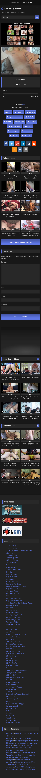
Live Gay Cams (11, 610)
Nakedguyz (10, 715)
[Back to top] (35, 772)
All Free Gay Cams (13, 637)
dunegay (9, 733)
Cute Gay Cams (12, 581)
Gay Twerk (10, 639)
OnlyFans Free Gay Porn (15, 615)
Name (3, 288)
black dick (33, 121)
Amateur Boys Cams (13, 570)
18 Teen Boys (11, 656)
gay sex (28, 126)
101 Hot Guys (11, 562)
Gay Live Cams (11, 596)
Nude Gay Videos (12, 612)
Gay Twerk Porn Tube (14, 601)
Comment (4, 262)
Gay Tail (9, 658)
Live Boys (9, 608)
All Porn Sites (11, 720)
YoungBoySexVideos (13, 673)
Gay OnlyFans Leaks (13, 598)
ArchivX (9, 692)
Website (4, 305)
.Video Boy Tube (12, 558)
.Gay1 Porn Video (12, 548)
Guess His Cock (12, 605)
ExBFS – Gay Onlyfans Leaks (16, 634)
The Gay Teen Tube (13, 642)
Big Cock (30, 117)
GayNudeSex (11, 689)
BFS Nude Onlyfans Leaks (15, 646)
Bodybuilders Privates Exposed (17, 694)
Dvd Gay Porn (11, 668)
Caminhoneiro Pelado (14, 687)
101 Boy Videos (12, 560)
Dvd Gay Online (12, 665)
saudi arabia (28, 131)
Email (3, 296)
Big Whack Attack (12, 682)
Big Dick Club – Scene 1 (23, 738)
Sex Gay (9, 711)
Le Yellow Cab (11, 630)
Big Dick (8, 121)
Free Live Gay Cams (13, 584)
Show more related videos (20, 242)
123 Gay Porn (12, 8)
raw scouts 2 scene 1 (22, 760)
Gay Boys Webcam (13, 593)
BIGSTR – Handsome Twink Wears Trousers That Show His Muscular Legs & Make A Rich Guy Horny (20, 755)
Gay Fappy (10, 632)
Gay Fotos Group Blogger (15, 704)
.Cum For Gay (11, 546)
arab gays (32, 112)
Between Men (11, 684)
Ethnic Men (10, 649)
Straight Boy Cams (13, 620)
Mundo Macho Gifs (13, 651)
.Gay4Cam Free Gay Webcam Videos (19, 550)
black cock (20, 121)
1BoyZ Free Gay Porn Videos (16, 670)
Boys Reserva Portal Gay (15, 653)
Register (30, 2)
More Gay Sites (11, 661)
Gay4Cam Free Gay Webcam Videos (19, 603)
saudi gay (27, 135)
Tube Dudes (10, 718)
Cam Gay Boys (11, 579)
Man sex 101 (10, 696)
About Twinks (11, 567)
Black (9, 112)
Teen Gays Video (12, 622)
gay (23, 104)
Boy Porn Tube (11, 577)
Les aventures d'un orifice (15, 677)
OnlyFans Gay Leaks (13, 617)
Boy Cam (9, 572)
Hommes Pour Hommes (14, 644)
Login (23, 2)
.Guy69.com (10, 553)
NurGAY (9, 680)
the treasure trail (12, 706)
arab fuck (20, 112)
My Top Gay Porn (12, 663)
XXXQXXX (10, 713)
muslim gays (14, 131)
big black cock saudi (15, 117)
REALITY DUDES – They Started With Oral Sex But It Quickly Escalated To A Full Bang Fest (19, 748)
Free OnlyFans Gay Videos (16, 586)
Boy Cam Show (11, 574)
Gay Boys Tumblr (12, 591)
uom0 (8, 701)
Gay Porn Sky (11, 708)
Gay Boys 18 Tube (12, 589)
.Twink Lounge (11, 555)
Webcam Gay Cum (13, 624)
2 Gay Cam (10, 565)
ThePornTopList (12, 699)
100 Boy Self (10, 675)
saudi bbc (15, 135)
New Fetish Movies (13, 723)
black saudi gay (15, 126)
